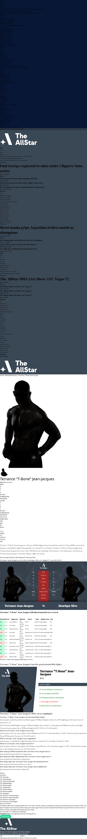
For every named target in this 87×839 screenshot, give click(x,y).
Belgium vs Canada (6, 38)
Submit (22, 836)
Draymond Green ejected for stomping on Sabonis (19, 178)
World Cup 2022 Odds (7, 23)
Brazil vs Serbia (5, 35)
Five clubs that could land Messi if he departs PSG (18, 249)
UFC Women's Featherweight (9, 795)
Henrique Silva (26, 548)
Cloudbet (3, 92)
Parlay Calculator (5, 80)
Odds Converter (5, 78)
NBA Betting (4, 109)
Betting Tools (4, 74)
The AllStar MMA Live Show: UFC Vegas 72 (34, 279)
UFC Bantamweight (6, 791)
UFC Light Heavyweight (7, 781)
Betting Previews (5, 62)
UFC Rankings (4, 64)
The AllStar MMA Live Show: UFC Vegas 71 (15, 291)
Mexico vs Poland (5, 42)
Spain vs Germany (6, 33)
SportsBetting (4, 90)
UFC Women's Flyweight (7, 799)
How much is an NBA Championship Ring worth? (15, 11)
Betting (2, 70)
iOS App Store (31, 814)
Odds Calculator (5, 76)
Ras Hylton (12, 636)
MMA (1, 48)
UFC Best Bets (4, 101)
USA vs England (5, 27)
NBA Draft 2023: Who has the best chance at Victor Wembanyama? (21, 9)
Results (2, 773)
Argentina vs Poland (6, 29)
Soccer (2, 15)
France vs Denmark (6, 40)
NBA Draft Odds (5, 121)
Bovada (2, 84)
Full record (3, 517)
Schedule (3, 775)
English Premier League (7, 19)
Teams (2, 5)
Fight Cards (3, 58)
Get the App (5, 816)
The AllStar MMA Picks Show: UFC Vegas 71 (16, 295)
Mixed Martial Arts (11, 375)
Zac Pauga (12, 632)
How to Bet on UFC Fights (8, 105)
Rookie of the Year (6, 115)
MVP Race (3, 113)
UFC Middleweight (6, 783)
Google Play (16, 814)
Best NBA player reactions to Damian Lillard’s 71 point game (22, 187)
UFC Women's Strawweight (8, 802)
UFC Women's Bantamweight (9, 797)
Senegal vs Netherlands (7, 46)
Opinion (2, 125)
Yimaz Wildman (13, 622)
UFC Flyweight (4, 793)
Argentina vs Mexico (6, 44)
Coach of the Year (5, 119)
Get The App (4, 356)
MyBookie (3, 96)
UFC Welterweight (6, 785)
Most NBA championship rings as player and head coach (18, 13)
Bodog (2, 86)
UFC (1, 52)
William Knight (13, 656)
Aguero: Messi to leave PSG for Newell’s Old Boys (18, 244)
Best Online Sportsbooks (8, 82)
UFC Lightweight (5, 787)
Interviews (3, 54)
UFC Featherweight (6, 789)
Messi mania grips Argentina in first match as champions (37, 230)
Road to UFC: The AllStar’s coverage (11, 66)
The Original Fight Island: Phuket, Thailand (13, 68)
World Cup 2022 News (7, 21)
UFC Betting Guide (6, 60)
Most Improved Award (7, 117)
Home (2, 3)
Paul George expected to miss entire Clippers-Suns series (41, 168)
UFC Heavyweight (5, 779)
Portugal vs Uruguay (6, 31)
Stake (2, 94)
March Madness (5, 123)
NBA (1, 1)
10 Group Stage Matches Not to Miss (12, 25)
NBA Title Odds (5, 111)
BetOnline (3, 88)
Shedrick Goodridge (14, 639)
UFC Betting (4, 98)
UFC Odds (3, 56)
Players (2, 7)
